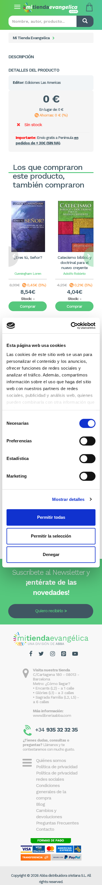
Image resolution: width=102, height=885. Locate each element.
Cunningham (23, 274)
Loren (37, 274)
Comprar (27, 306)
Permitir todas (51, 517)
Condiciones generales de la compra (51, 792)
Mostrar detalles (68, 499)
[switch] (87, 440)
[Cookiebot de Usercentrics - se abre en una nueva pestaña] (71, 325)
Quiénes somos (51, 760)
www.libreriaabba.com (52, 715)
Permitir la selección (51, 536)
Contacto (45, 829)
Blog (40, 804)
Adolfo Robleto (74, 274)
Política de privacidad (56, 766)
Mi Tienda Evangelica (31, 38)
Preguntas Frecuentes (57, 823)
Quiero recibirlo (49, 610)
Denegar (51, 554)
